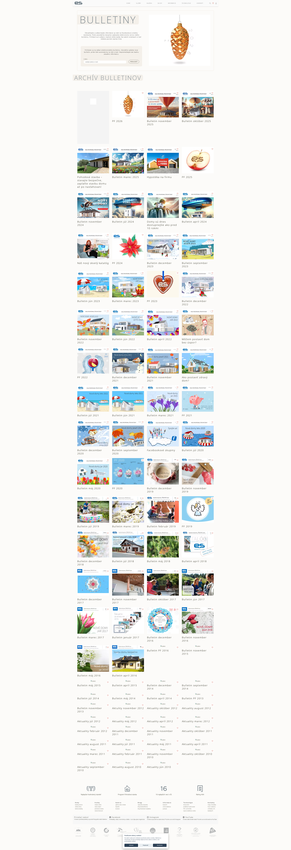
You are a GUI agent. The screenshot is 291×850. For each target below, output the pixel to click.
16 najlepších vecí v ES (164, 794)
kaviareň (165, 804)
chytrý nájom (98, 806)
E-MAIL (86, 59)
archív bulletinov (167, 806)
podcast (165, 808)
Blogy (160, 3)
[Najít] (210, 3)
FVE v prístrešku (187, 808)
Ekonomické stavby (78, 3)
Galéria (149, 3)
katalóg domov (79, 804)
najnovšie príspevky (143, 804)
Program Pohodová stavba (127, 794)
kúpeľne (117, 806)
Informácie (172, 3)
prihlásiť (133, 61)
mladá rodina (98, 804)
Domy (128, 3)
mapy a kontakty (212, 804)
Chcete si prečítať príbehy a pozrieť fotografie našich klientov (90, 819)
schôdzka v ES (211, 808)
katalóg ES (210, 811)
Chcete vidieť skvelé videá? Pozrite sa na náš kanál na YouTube (200, 819)
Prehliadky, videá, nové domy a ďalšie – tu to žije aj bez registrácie (127, 819)
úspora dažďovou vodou (189, 811)
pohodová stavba (99, 808)
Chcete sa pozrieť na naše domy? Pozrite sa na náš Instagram (164, 819)
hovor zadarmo (212, 806)
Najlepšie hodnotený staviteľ (91, 794)
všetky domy (78, 806)
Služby (138, 3)
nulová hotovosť (99, 811)
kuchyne (117, 808)
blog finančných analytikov (144, 808)
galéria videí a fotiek (120, 804)
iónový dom (186, 804)
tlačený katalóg (79, 808)
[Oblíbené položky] (213, 3)
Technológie (186, 3)
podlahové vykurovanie (189, 806)
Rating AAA (200, 794)
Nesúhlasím (160, 845)
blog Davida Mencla (143, 806)
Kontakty (200, 3)
